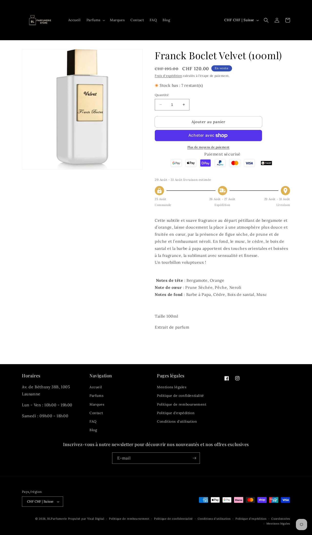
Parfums (96, 395)
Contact (96, 413)
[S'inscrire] (194, 458)
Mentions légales (171, 387)
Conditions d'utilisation (177, 421)
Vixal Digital (95, 518)
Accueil (95, 387)
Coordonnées (280, 518)
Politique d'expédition (176, 413)
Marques (96, 404)
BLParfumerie (57, 518)
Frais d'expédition (168, 76)
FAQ (93, 421)
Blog (93, 430)
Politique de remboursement (181, 404)
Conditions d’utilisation (214, 518)
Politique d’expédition (250, 518)
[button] (95, 20)
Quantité (162, 95)
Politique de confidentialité (180, 395)
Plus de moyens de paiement (208, 147)
